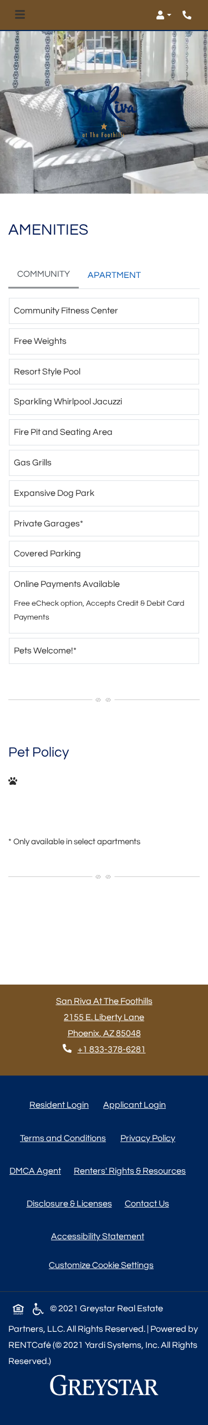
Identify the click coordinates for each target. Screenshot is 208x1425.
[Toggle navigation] (20, 15)
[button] (164, 15)
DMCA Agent (37, 1170)
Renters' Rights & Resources (132, 1170)
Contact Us (147, 1203)
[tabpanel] (104, 485)
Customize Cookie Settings (101, 1265)
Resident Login (61, 1104)
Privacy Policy (150, 1138)
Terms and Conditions (65, 1138)
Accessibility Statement (100, 1236)
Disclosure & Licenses (71, 1203)
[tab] (43, 275)
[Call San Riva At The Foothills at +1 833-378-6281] (188, 15)
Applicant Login (136, 1104)
